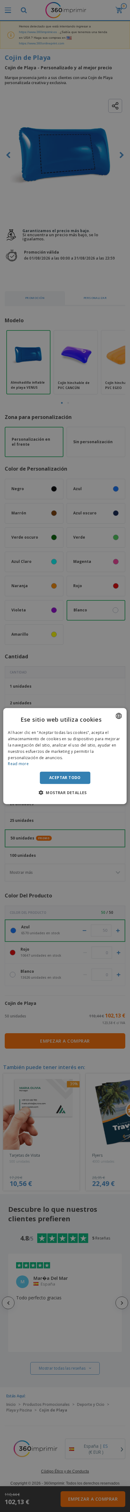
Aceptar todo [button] (65, 777)
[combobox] (119, 716)
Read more (18, 763)
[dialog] (65, 756)
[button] (65, 792)
